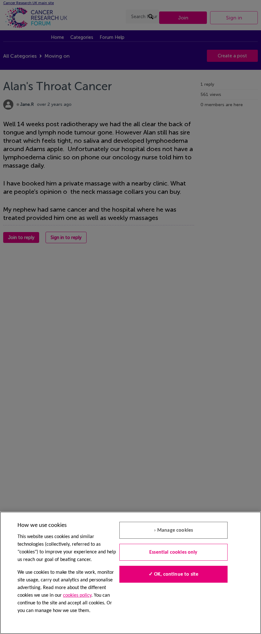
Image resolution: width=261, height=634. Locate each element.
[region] (130, 573)
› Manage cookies (173, 530)
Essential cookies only (173, 552)
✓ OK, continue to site (174, 574)
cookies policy (77, 595)
